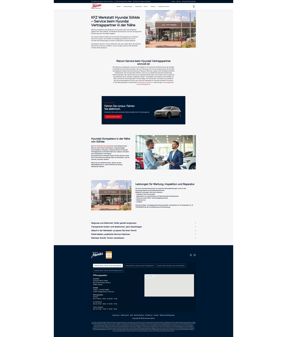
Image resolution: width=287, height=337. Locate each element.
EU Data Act (148, 315)
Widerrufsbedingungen (167, 315)
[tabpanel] (143, 292)
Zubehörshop (138, 6)
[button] (143, 223)
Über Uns (178, 1)
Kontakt (173, 1)
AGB (131, 315)
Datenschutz (125, 315)
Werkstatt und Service (145, 82)
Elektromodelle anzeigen (113, 116)
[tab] (108, 265)
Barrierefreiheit (139, 315)
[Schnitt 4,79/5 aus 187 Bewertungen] (109, 254)
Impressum (116, 315)
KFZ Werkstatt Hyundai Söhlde (104, 146)
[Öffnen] (194, 6)
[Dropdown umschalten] (121, 6)
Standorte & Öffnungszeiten (189, 1)
